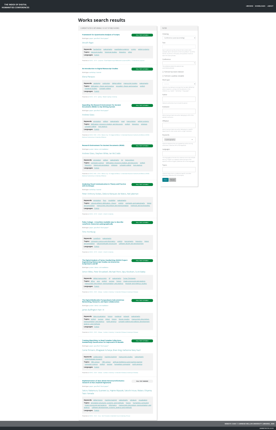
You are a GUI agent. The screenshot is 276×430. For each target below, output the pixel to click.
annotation (97, 121)
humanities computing (122, 364)
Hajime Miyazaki (116, 390)
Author (164, 95)
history (118, 281)
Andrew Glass (88, 114)
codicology (106, 83)
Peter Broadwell (101, 271)
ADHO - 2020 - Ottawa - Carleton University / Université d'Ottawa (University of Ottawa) (113, 292)
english (142, 86)
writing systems (143, 49)
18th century (95, 362)
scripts (133, 49)
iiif (109, 278)
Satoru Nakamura (89, 390)
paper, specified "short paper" (99, 38)
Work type (166, 80)
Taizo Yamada (88, 393)
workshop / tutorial (95, 72)
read (123, 121)
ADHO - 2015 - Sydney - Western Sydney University (103, 97)
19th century (106, 362)
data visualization (99, 316)
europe (111, 281)
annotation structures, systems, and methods (107, 403)
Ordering (165, 34)
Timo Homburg (88, 231)
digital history (98, 400)
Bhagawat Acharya (104, 350)
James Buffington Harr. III (93, 309)
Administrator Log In (266, 428)
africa (93, 281)
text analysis (102, 126)
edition (105, 121)
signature (133, 400)
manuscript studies (130, 83)
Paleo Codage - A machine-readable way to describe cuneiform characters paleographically (102, 223)
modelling (111, 200)
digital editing (116, 83)
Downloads (260, 6)
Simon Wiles (87, 271)
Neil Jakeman (132, 193)
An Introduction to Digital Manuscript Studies (100, 69)
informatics (113, 405)
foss (104, 200)
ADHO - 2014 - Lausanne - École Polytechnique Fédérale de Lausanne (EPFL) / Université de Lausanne (116, 60)
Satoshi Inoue (130, 390)
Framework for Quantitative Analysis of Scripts (101, 35)
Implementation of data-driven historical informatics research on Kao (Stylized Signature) (103, 382)
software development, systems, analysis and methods (112, 407)
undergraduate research (93, 359)
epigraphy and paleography (135, 203)
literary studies (124, 319)
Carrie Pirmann (88, 350)
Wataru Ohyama (144, 390)
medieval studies (91, 88)
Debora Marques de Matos (114, 193)
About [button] (270, 6)
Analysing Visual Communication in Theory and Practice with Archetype (104, 185)
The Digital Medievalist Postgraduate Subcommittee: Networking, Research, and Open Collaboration (103, 301)
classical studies (97, 52)
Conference (166, 59)
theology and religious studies (136, 283)
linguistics (122, 52)
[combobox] (179, 63)
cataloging (96, 83)
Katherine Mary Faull (132, 350)
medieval (118, 316)
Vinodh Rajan (87, 42)
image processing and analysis (134, 281)
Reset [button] (172, 180)
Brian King (117, 350)
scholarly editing (105, 88)
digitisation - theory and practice (102, 86)
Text (163, 43)
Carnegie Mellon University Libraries (254, 424)
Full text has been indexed (174, 72)
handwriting (97, 49)
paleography (107, 49)
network (126, 316)
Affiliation (165, 121)
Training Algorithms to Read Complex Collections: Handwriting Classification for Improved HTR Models (103, 341)
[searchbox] (164, 99)
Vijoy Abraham (128, 271)
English (96, 55)
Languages (166, 149)
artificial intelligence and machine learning (127, 362)
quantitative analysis (121, 49)
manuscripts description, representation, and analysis (104, 283)
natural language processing (107, 244)
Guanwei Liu (103, 390)
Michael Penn (115, 271)
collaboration (98, 357)
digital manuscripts (100, 278)
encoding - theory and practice (127, 86)
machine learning (111, 357)
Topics (164, 165)
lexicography (129, 241)
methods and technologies (140, 206)
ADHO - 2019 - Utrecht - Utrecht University (101, 214)
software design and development (131, 244)
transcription (131, 121)
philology (144, 124)
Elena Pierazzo (88, 76)
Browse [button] (250, 6)
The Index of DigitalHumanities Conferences (15, 6)
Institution (165, 107)
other (130, 52)
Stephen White (101, 153)
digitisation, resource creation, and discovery (107, 124)
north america (111, 321)
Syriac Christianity (129, 278)
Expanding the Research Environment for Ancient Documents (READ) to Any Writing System (101, 106)
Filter (165, 180)
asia (98, 281)
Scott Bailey (140, 271)
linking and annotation (101, 165)
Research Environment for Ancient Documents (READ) (103, 145)
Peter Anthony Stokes (91, 193)
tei (122, 160)
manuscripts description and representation (113, 206)
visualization (143, 400)
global (107, 319)
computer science (97, 163)
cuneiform (96, 238)
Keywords (165, 135)
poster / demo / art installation (98, 149)
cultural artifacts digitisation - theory (103, 203)
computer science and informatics (103, 241)
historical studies (111, 52)
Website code (230, 424)
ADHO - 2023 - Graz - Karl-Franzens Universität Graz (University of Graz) (109, 416)
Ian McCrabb (114, 153)
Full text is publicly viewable (174, 76)
